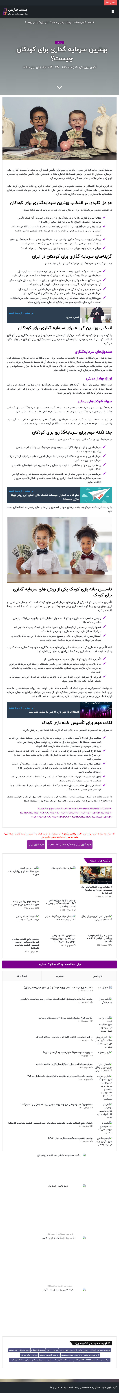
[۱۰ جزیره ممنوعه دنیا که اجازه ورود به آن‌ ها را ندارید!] (103, 1055)
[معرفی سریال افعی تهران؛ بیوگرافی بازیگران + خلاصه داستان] (96, 923)
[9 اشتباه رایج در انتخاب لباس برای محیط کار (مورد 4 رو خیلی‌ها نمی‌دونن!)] (96, 875)
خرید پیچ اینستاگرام (38, 1359)
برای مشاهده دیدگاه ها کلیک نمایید (59, 964)
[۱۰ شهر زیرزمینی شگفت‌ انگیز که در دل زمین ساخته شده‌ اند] (103, 1042)
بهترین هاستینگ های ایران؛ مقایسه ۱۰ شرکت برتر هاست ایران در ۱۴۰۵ (60, 1076)
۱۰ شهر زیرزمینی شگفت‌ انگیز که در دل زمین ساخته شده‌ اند (64, 1037)
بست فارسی (86, 22)
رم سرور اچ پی (52, 1350)
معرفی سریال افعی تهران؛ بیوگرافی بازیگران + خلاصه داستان (99, 938)
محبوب (60, 976)
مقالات (76, 22)
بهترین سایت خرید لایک (19, 1359)
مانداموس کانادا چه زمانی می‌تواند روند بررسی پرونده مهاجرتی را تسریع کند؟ (62, 938)
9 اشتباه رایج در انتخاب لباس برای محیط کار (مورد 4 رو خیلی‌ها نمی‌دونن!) (96, 890)
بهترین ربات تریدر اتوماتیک (100, 1350)
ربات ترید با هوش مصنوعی (71, 1355)
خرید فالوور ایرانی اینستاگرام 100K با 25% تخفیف (69, 844)
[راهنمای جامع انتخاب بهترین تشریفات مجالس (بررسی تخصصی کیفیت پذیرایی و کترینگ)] (23, 925)
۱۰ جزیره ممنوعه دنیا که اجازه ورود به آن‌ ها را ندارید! (68, 1052)
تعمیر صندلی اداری (65, 1359)
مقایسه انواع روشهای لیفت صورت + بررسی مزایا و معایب (25, 903)
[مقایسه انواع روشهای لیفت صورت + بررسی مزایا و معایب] (23, 882)
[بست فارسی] (15, 12)
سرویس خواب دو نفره (29, 1355)
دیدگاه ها (22, 976)
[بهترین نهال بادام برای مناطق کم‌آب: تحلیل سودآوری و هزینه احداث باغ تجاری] (59, 881)
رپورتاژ (68, 22)
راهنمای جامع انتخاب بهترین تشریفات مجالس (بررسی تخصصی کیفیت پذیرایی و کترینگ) (25, 943)
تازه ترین (97, 976)
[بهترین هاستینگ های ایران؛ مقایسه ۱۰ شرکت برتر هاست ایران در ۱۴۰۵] (103, 1088)
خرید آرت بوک (24, 1350)
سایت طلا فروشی (38, 1350)
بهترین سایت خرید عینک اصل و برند (74, 1350)
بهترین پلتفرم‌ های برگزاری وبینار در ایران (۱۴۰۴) (70, 1138)
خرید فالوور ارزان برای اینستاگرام (59, 1286)
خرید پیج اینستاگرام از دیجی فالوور (59, 1234)
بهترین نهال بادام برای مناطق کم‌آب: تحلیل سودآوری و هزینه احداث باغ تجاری (60, 903)
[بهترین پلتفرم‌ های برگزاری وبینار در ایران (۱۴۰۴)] (103, 1141)
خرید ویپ (13, 1350)
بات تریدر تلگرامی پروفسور (49, 1355)
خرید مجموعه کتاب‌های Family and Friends (92, 1359)
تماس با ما (55, 1387)
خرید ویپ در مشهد (91, 1355)
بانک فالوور (52, 1359)
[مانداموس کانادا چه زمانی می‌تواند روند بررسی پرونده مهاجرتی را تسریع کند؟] (59, 924)
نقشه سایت (68, 1387)
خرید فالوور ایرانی (36, 844)
